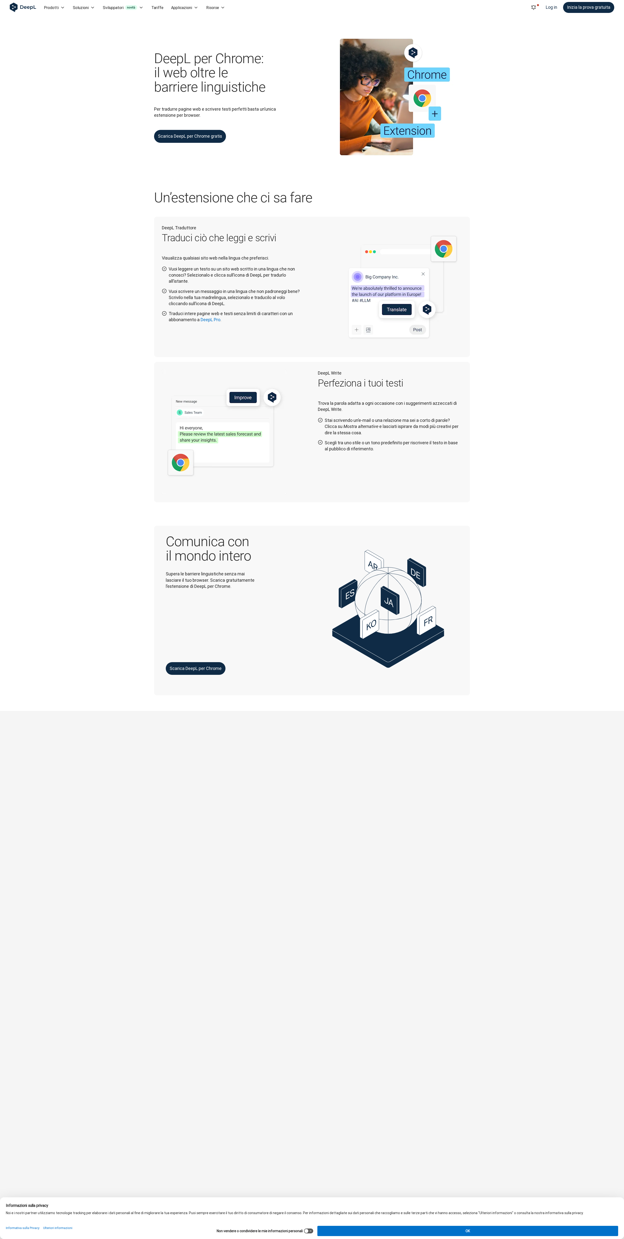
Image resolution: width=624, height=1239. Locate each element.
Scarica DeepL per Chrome (196, 668)
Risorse (212, 7)
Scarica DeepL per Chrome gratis (190, 136)
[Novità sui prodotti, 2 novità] (533, 7)
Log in (551, 7)
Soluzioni (81, 7)
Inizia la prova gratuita (588, 7)
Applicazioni (181, 7)
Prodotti (51, 7)
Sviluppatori (119, 7)
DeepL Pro (210, 319)
